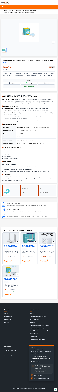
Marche (6, 322)
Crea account (8, 356)
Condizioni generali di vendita (38, 316)
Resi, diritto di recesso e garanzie (39, 331)
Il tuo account (8, 346)
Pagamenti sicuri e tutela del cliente (40, 325)
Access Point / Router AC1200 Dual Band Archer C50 (28, 246)
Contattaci (31, 6)
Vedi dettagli (7, 261)
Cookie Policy (33, 336)
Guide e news (37, 6)
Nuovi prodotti (8, 316)
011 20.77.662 (38, 375)
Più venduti (7, 319)
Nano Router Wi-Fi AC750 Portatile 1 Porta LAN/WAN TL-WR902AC (10, 279)
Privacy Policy (34, 333)
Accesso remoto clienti (51, 6)
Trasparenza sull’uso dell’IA (37, 339)
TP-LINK (5, 62)
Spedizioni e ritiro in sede (37, 328)
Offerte (6, 313)
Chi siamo (20, 6)
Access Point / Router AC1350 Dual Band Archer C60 (10, 246)
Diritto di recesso (34, 319)
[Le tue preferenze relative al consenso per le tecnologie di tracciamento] (55, 389)
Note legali (33, 313)
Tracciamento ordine (10, 350)
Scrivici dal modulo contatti (41, 378)
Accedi (6, 353)
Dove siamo (25, 6)
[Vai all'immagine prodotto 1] (4, 50)
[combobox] (24, 2)
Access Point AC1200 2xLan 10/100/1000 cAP (47, 246)
